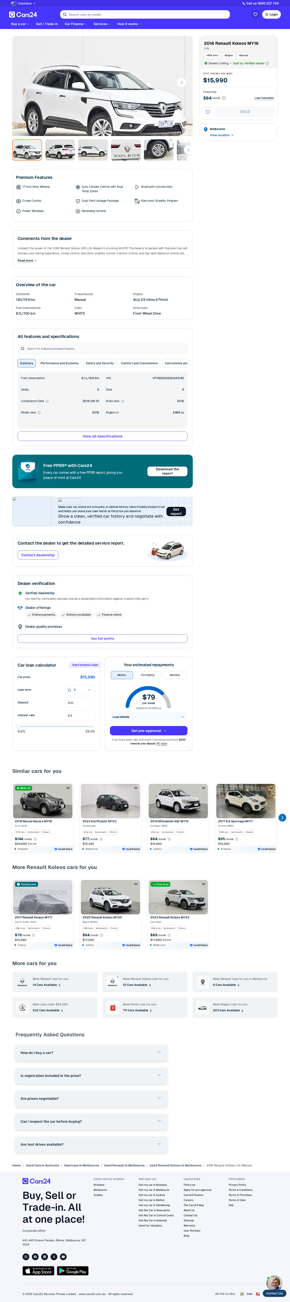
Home (16, 1165)
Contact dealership (38, 555)
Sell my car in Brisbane (153, 1184)
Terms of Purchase (240, 1195)
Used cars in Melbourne (81, 1165)
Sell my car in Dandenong (154, 1205)
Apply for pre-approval (197, 1189)
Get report (176, 511)
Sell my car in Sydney (152, 1195)
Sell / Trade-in (47, 24)
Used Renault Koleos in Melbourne (175, 1165)
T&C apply (161, 743)
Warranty (189, 1225)
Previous (16, 817)
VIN (108, 378)
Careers (189, 1200)
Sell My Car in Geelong (153, 1220)
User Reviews (192, 1230)
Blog (186, 1235)
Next (181, 82)
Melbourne (100, 1189)
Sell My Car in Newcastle (154, 1210)
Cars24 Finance (193, 1195)
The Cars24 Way (194, 1205)
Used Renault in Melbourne (124, 1165)
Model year (31, 413)
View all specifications (102, 436)
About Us (189, 1210)
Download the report (167, 471)
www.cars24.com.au (92, 1294)
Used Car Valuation (150, 1225)
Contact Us (190, 1215)
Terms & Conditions (240, 1189)
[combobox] (74, 690)
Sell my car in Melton (152, 1200)
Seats (25, 389)
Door (109, 389)
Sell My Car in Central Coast (156, 1215)
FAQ (231, 1205)
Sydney (98, 1195)
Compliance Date (35, 401)
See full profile (102, 638)
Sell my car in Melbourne (154, 1189)
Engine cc (112, 412)
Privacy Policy (237, 1184)
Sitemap (189, 1220)
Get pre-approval (146, 731)
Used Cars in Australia (42, 1165)
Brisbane (99, 1184)
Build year (115, 401)
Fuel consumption (33, 378)
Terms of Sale (237, 1200)
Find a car (190, 1184)
